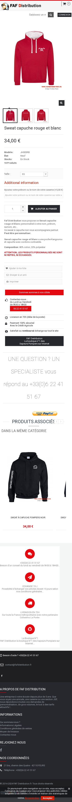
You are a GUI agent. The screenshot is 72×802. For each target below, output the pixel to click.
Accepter (47, 798)
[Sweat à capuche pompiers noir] (28, 477)
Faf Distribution (12, 220)
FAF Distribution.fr (22, 783)
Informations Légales (10, 725)
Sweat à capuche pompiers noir (28, 517)
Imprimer (14, 281)
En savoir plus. (32, 798)
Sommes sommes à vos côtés (34, 292)
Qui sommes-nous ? (10, 722)
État (6, 155)
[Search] (51, 14)
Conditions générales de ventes (16, 728)
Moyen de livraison (9, 731)
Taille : (7, 174)
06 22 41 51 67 (20, 308)
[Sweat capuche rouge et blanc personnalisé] (10, 115)
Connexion (64, 15)
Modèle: (8, 152)
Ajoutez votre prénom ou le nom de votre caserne (29, 189)
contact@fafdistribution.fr (18, 664)
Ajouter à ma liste (17, 268)
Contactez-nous (8, 734)
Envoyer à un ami (18, 275)
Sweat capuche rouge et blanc (21, 239)
